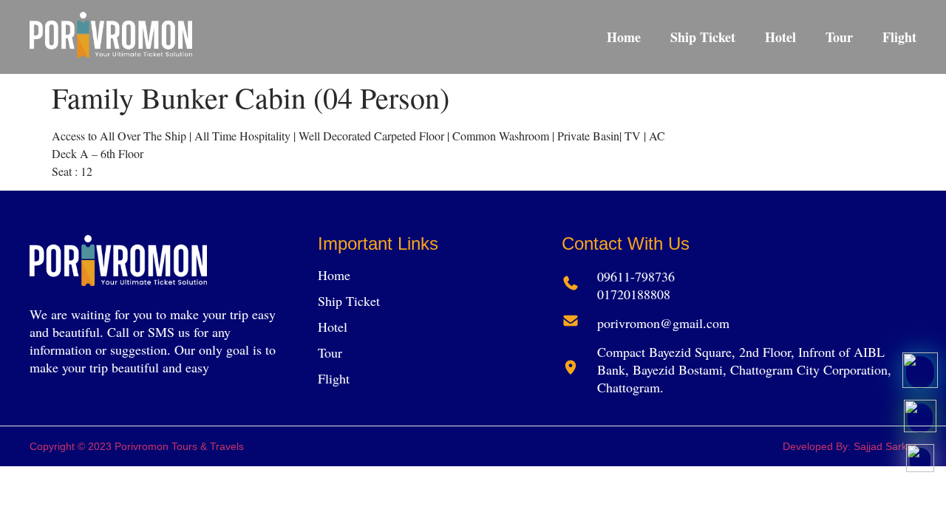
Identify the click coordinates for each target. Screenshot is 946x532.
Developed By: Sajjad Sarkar (849, 446)
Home (624, 37)
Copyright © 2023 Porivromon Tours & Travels (137, 446)
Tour (839, 37)
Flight (899, 37)
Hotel (780, 37)
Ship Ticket (702, 37)
